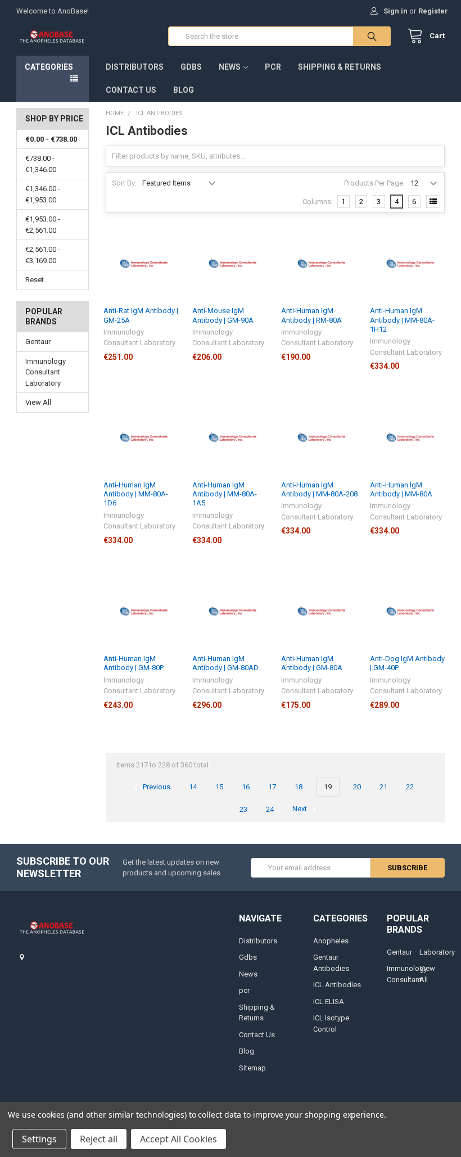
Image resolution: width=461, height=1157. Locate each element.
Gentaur (38, 341)
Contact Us (131, 89)
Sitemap (252, 1068)
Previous (155, 787)
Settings (39, 1139)
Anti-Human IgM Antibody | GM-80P (133, 663)
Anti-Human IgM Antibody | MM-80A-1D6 (135, 494)
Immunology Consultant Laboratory (45, 372)
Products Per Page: (374, 183)
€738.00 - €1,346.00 (40, 164)
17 (272, 787)
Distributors (135, 66)
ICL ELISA (328, 1001)
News (230, 66)
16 (246, 787)
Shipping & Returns (339, 66)
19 (328, 787)
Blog (183, 89)
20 (357, 787)
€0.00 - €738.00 (51, 139)
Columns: (317, 201)
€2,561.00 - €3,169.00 (42, 255)
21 (383, 787)
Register (433, 11)
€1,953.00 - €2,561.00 (42, 224)
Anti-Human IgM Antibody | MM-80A (401, 489)
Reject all (98, 1139)
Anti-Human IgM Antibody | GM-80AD (225, 663)
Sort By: (124, 183)
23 (243, 809)
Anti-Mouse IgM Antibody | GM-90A (223, 315)
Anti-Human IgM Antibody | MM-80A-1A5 (224, 494)
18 (298, 787)
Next (300, 809)
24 (270, 809)
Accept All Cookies (178, 1139)
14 (193, 787)
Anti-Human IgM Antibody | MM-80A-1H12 (402, 319)
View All (38, 402)
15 (219, 787)
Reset (34, 279)
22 (410, 787)
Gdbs (191, 66)
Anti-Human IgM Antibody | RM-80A (311, 315)
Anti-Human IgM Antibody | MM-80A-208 (319, 489)
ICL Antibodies (337, 984)
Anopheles (331, 941)
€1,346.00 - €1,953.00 (42, 194)
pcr (273, 66)
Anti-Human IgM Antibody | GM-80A (311, 663)
